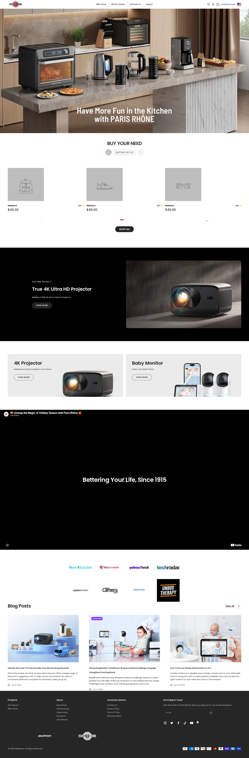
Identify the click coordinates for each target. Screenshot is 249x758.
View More (42, 305)
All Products (135, 4)
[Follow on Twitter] (172, 723)
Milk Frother (101, 4)
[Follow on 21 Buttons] (197, 723)
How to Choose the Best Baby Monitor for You (190, 668)
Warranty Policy (114, 716)
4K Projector (13, 705)
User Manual (62, 719)
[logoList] (44, 736)
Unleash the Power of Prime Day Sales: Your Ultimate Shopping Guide (38, 668)
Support (149, 4)
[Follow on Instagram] (165, 723)
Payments (61, 716)
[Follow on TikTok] (185, 723)
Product (12, 205)
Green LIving (62, 712)
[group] (124, 71)
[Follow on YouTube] (191, 723)
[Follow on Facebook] (178, 723)
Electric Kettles (118, 4)
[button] (122, 219)
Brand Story (62, 705)
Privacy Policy (113, 708)
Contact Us (112, 705)
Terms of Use (113, 712)
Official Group (63, 708)
